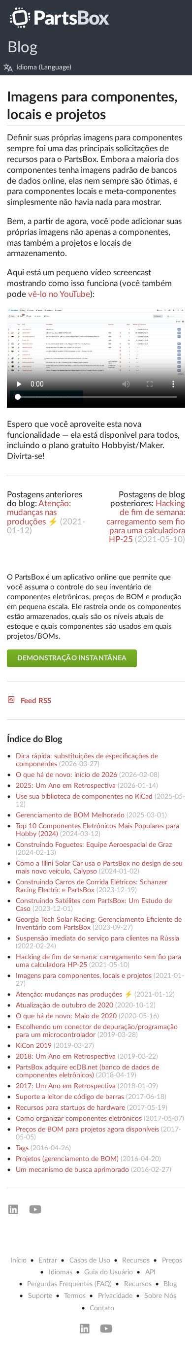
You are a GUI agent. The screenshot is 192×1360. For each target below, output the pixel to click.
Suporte (40, 1296)
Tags (22, 1148)
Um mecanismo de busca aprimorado (72, 1169)
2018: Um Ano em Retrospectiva (66, 1056)
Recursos (136, 1260)
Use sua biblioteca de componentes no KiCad (84, 796)
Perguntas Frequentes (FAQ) (69, 1284)
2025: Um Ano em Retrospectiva (66, 785)
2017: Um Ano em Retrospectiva (66, 1086)
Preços (172, 1260)
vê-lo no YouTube (59, 294)
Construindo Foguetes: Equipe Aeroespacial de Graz (94, 845)
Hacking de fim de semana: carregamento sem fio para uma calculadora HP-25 (145, 521)
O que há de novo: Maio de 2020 (66, 1016)
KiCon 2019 (34, 1045)
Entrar (47, 1260)
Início (18, 1260)
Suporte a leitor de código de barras (70, 1097)
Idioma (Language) (43, 67)
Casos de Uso (89, 1260)
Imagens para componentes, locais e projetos (84, 975)
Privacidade (115, 1296)
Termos (75, 1296)
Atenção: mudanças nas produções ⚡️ (39, 512)
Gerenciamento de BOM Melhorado (70, 815)
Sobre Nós (160, 1296)
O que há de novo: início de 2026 (66, 775)
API (150, 1272)
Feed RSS (36, 701)
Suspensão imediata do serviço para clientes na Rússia (97, 938)
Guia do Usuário (108, 1272)
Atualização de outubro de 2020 (64, 1005)
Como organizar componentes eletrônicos (79, 1118)
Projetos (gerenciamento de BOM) (67, 1159)
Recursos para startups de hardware (70, 1107)
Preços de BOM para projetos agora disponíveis (87, 1129)
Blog (22, 47)
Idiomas (60, 1272)
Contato (102, 1308)
